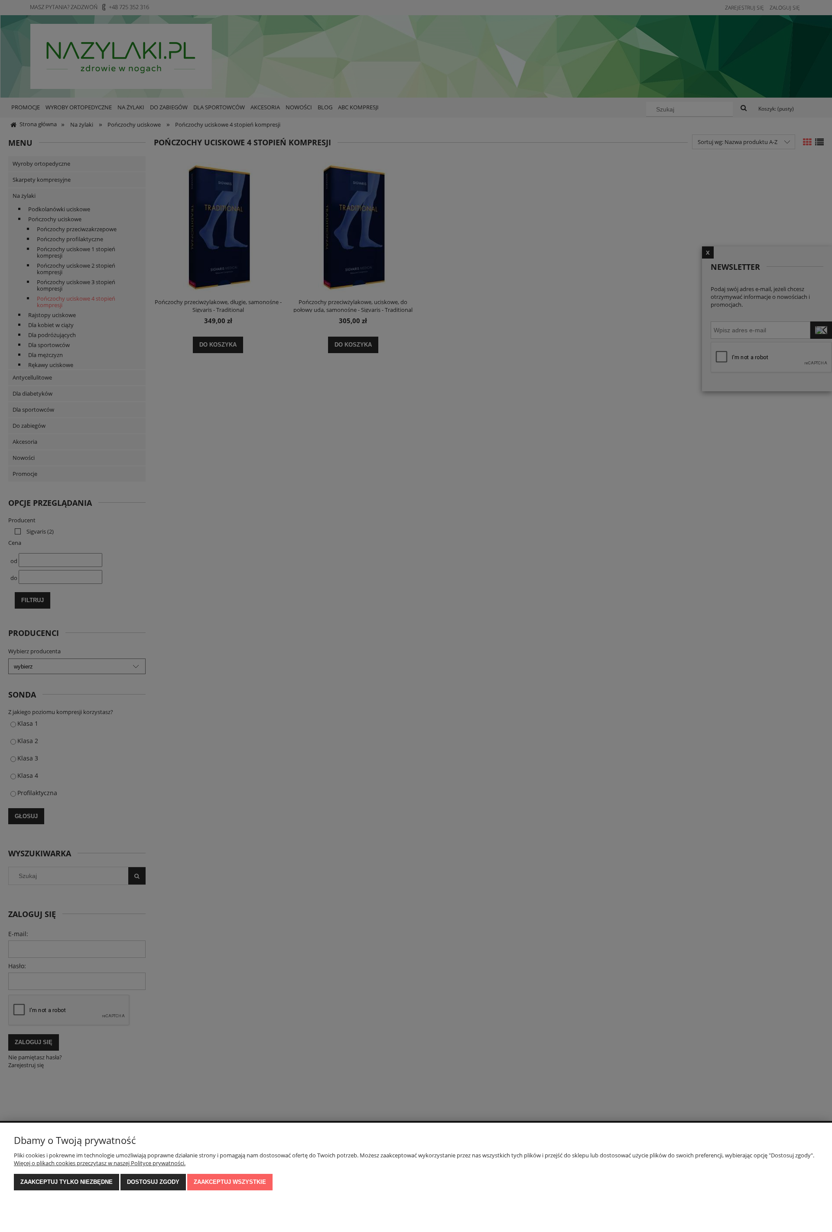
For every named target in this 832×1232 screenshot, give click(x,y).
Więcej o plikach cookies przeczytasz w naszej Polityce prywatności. (99, 1163)
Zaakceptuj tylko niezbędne (66, 1182)
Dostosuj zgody (153, 1182)
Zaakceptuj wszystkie (230, 1182)
